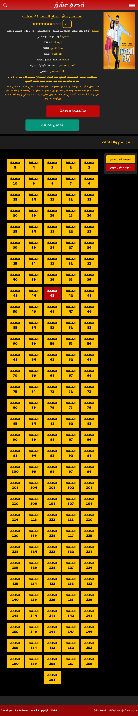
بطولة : (95, 31)
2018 (46, 48)
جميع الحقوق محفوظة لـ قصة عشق (115, 710)
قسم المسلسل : (66, 65)
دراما (51, 36)
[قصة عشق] (69, 5)
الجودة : (57, 42)
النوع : (65, 37)
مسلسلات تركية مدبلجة (43, 65)
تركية (47, 54)
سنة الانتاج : (56, 48)
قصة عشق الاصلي (35, 81)
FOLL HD (47, 42)
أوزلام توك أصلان (80, 31)
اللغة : (65, 60)
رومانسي (42, 36)
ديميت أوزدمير (14, 31)
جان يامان (29, 31)
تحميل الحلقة (52, 125)
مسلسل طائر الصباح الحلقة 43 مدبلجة (52, 16)
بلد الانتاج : (56, 54)
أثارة (59, 36)
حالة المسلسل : (57, 71)
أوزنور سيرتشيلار (61, 31)
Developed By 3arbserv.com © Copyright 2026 (29, 710)
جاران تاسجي (44, 31)
